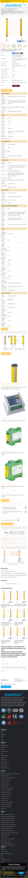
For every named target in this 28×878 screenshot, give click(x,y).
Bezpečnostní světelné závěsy (7, 10)
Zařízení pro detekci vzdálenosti (7, 822)
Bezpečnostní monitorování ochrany (8, 818)
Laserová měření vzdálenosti (6, 843)
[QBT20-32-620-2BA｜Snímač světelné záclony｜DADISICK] (20, 596)
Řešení (2, 736)
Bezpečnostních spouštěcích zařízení (8, 816)
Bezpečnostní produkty (12, 8)
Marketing (23, 875)
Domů (2, 8)
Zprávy (2, 857)
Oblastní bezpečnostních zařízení (7, 814)
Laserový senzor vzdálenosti (6, 790)
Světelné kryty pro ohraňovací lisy (8, 571)
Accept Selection (14, 872)
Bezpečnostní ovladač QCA (7, 418)
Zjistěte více (3, 808)
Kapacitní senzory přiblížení (6, 806)
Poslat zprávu (6, 686)
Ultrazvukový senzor (5, 796)
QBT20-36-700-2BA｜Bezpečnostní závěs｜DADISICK (19, 624)
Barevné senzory (4, 800)
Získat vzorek (3, 849)
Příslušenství (5, 680)
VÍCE (23, 705)
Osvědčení (3, 734)
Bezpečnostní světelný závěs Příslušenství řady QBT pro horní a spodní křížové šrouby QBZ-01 (13, 384)
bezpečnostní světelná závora (20, 575)
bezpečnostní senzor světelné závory (8, 577)
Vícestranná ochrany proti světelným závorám (9, 832)
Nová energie (3, 747)
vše (5, 8)
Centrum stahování (4, 851)
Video (2, 738)
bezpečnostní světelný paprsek (7, 575)
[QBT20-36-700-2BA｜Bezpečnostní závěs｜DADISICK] (20, 614)
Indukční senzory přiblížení (6, 804)
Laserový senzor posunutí (6, 792)
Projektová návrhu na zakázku (7, 828)
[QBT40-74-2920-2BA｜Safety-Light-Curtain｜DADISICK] (20, 632)
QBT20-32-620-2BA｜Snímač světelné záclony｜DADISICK (20, 605)
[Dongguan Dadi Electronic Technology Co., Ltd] (14, 5)
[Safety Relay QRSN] (14, 491)
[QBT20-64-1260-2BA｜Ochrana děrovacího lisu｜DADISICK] (7, 632)
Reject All (7, 872)
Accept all (21, 872)
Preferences (17, 875)
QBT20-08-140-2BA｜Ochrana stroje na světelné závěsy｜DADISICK (6, 624)
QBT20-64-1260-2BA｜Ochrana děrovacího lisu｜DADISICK (6, 642)
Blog (2, 855)
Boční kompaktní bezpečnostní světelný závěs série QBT (13, 11)
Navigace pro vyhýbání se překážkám (8, 826)
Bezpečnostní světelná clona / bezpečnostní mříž (10, 773)
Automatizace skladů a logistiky (7, 802)
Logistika (2, 749)
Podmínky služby (13, 684)
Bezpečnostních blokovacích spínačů (8, 845)
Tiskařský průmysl (4, 751)
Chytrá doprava (4, 759)
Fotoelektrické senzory (5, 767)
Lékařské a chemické (5, 763)
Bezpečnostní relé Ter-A (6, 450)
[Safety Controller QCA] (14, 404)
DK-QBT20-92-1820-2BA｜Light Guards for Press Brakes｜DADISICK (19, 59)
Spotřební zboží (4, 765)
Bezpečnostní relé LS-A (6, 484)
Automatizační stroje (5, 755)
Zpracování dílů (4, 761)
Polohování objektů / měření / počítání (8, 824)
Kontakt (2, 861)
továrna (2, 740)
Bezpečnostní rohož (5, 782)
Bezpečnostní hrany (5, 784)
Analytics (11, 875)
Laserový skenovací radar (6, 779)
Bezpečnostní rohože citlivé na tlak (7, 838)
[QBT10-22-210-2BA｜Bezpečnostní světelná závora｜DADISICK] (7, 596)
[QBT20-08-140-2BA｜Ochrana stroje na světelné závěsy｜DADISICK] (7, 614)
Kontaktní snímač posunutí (6, 794)
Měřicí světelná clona (5, 775)
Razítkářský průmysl (5, 745)
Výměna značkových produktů (7, 853)
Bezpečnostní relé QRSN (6, 493)
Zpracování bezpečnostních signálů (8, 820)
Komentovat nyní (18, 583)
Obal (2, 753)
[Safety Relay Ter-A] (14, 436)
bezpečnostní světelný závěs (7, 573)
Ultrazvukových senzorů (5, 841)
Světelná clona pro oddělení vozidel (8, 777)
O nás (2, 732)
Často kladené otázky (5, 859)
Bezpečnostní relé (4, 786)
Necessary (6, 875)
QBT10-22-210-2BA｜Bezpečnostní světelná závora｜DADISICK (7, 606)
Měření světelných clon (5, 834)
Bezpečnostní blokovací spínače (7, 788)
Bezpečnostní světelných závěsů (7, 830)
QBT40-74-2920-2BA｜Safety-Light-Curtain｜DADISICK (19, 642)
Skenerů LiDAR (4, 836)
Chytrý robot (3, 757)
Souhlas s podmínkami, (8, 684)
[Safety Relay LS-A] (14, 469)
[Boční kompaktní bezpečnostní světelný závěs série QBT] (14, 86)
